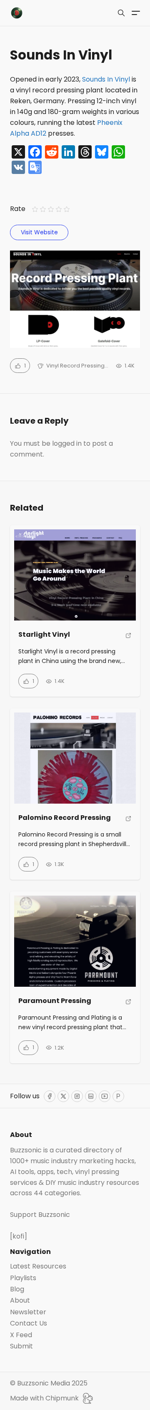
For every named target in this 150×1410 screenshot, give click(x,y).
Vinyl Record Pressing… (77, 366)
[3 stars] (51, 209)
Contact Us (28, 1323)
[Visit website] (128, 638)
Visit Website (39, 232)
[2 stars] (43, 209)
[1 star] (35, 209)
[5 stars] (67, 209)
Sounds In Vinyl (106, 79)
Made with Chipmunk (44, 1398)
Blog (17, 1289)
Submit (21, 1346)
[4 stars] (59, 209)
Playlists (23, 1278)
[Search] (121, 13)
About (20, 1300)
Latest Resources (38, 1266)
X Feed (21, 1335)
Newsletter (28, 1312)
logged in (67, 443)
